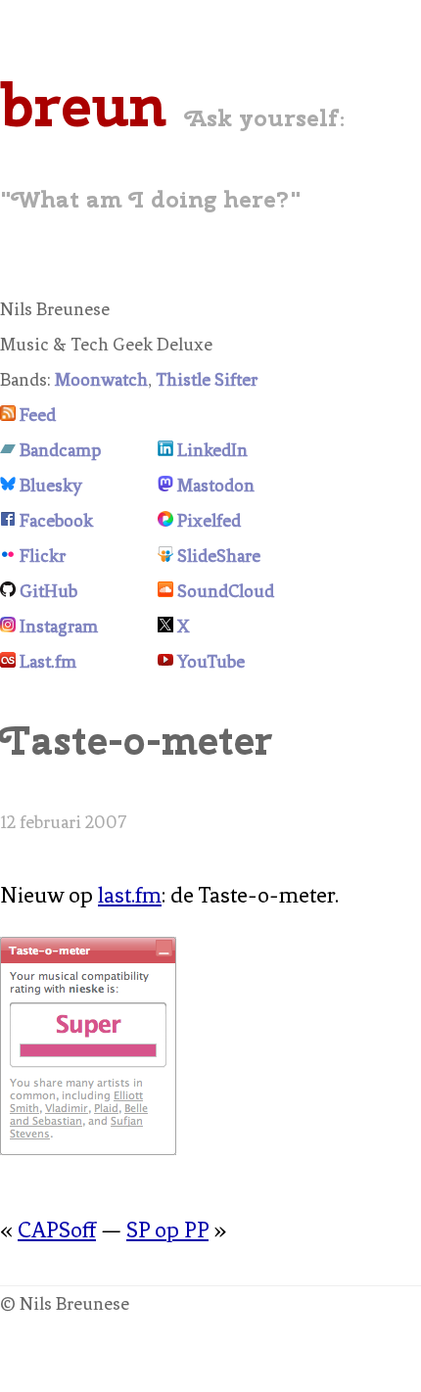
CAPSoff (57, 1230)
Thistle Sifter (206, 380)
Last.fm (48, 662)
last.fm (130, 895)
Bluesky (51, 485)
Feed (38, 415)
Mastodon (216, 485)
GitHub (48, 591)
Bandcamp (60, 450)
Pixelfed (209, 521)
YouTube (211, 662)
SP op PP (167, 1230)
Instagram (59, 626)
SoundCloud (225, 591)
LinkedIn (212, 450)
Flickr (43, 556)
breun (83, 105)
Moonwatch (101, 380)
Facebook (56, 521)
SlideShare (218, 556)
